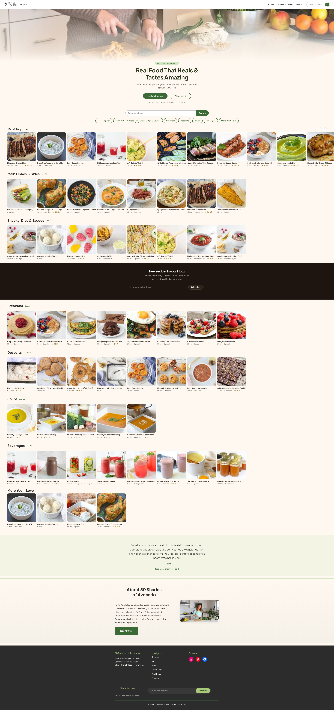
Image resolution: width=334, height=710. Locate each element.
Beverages (211, 121)
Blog (154, 661)
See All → (45, 174)
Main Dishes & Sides (125, 121)
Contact (155, 678)
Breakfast (170, 121)
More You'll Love (228, 121)
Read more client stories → (167, 569)
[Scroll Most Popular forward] (325, 129)
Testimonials (157, 670)
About (154, 665)
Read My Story (126, 630)
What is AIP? (180, 96)
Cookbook (156, 674)
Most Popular (104, 121)
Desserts (185, 121)
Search (202, 113)
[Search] (327, 5)
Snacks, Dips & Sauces (150, 121)
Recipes (155, 657)
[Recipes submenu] (285, 4)
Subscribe (195, 287)
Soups (197, 121)
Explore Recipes (155, 96)
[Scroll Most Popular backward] (320, 129)
